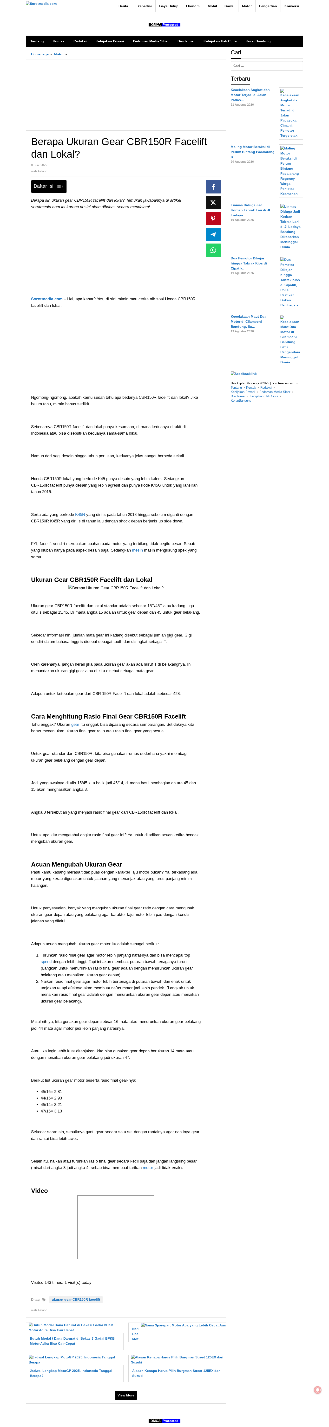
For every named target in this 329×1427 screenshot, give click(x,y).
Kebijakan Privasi (243, 392)
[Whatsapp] (213, 250)
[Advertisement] (126, 95)
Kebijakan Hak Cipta (264, 396)
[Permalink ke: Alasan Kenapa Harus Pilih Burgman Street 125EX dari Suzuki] (177, 1359)
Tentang (236, 387)
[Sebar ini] (213, 186)
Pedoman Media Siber (274, 392)
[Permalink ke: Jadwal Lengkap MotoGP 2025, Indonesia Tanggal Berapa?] (74, 1359)
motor (148, 1167)
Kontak (251, 387)
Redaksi (266, 387)
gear (75, 724)
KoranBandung (241, 400)
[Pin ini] (213, 218)
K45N (80, 514)
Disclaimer (238, 396)
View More (126, 1395)
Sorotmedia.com (47, 299)
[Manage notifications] (318, 1390)
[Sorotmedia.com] (41, 4)
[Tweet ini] (213, 202)
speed (47, 961)
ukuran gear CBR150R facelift (76, 1299)
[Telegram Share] (213, 234)
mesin (138, 550)
